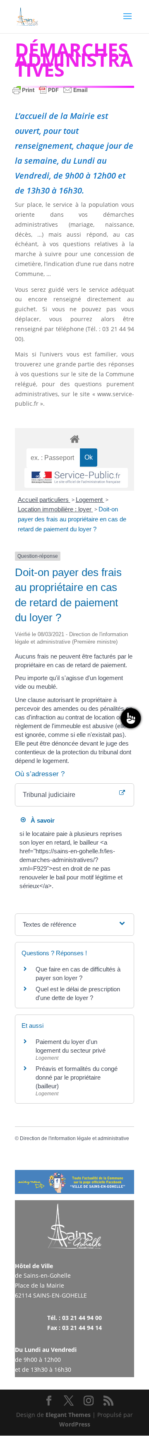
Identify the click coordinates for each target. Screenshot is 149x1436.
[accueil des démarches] (74, 438)
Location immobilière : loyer (55, 509)
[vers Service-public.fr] (76, 478)
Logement (90, 499)
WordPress (74, 1424)
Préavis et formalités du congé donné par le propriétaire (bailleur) (77, 1077)
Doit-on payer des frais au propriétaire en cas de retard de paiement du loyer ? (72, 519)
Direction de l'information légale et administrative (74, 1138)
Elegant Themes (68, 1415)
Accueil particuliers (44, 499)
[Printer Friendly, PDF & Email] (50, 94)
